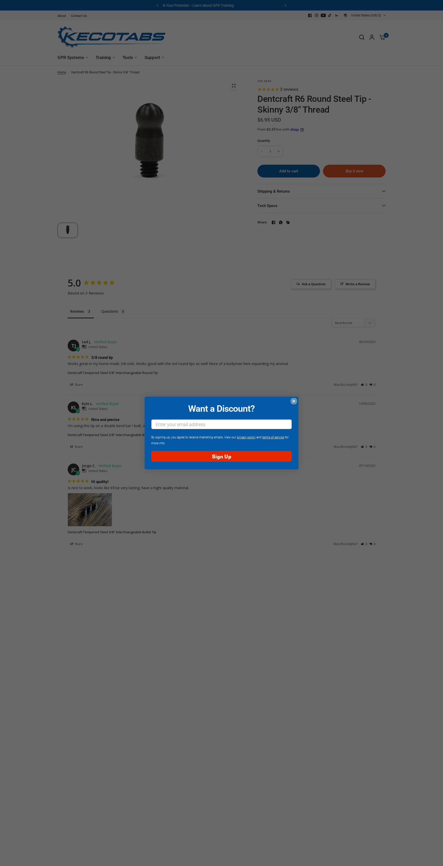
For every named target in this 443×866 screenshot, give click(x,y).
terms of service (273, 437)
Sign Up (221, 456)
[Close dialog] (293, 401)
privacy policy (246, 437)
